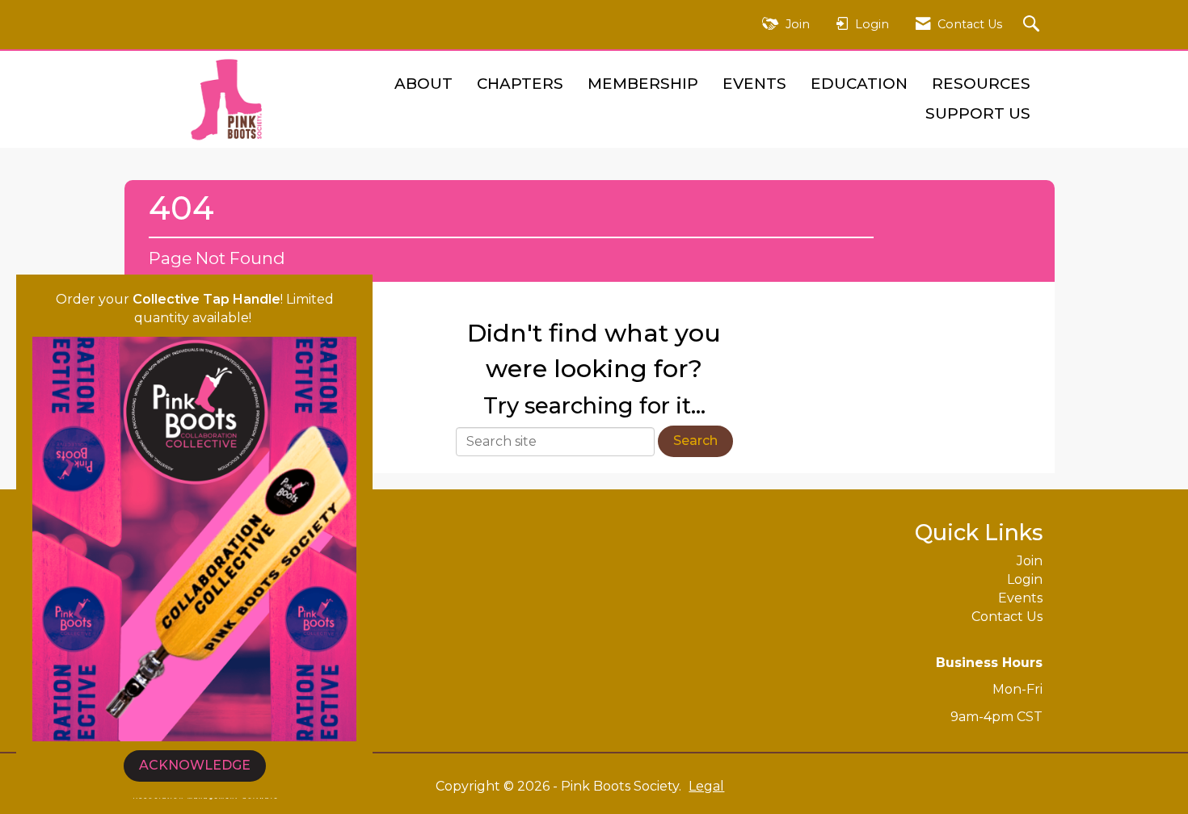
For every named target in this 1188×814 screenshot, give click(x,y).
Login (1025, 579)
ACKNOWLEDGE (195, 765)
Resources (981, 83)
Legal (706, 786)
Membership (643, 83)
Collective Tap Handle (206, 299)
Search (695, 440)
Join (1030, 561)
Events (754, 83)
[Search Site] (1033, 25)
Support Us (977, 113)
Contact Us (1007, 616)
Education (859, 83)
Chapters (520, 83)
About (423, 83)
